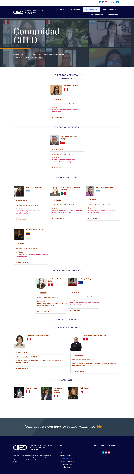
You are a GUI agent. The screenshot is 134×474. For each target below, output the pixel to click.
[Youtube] (106, 2)
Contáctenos (113, 14)
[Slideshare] (117, 2)
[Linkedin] (100, 2)
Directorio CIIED (91, 9)
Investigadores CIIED (110, 9)
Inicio (62, 9)
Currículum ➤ (59, 117)
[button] (67, 99)
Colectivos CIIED (97, 14)
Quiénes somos (74, 9)
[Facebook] (103, 2)
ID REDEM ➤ (58, 99)
